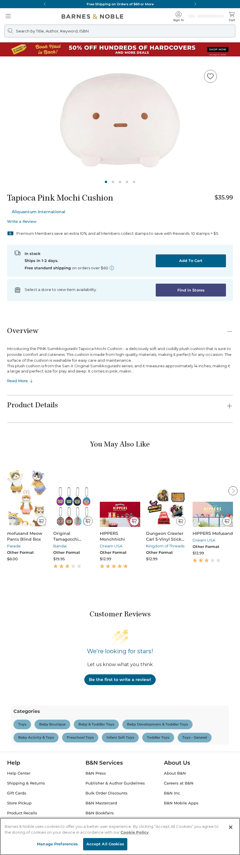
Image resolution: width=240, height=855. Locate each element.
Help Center (18, 785)
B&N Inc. (172, 805)
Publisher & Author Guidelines (115, 795)
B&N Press (95, 785)
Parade (14, 546)
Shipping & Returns (26, 795)
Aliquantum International (38, 211)
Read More (17, 380)
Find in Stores (191, 290)
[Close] (230, 827)
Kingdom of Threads (165, 546)
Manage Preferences (57, 844)
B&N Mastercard (101, 815)
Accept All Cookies (105, 844)
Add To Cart (191, 260)
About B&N (175, 785)
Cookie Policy (135, 832)
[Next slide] (233, 490)
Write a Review (22, 221)
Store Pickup (19, 815)
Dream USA (111, 546)
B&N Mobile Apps (181, 815)
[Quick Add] (41, 521)
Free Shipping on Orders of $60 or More (120, 4)
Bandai (60, 546)
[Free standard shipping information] (111, 268)
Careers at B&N (178, 795)
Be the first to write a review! (120, 679)
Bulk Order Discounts (106, 805)
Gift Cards (16, 805)
